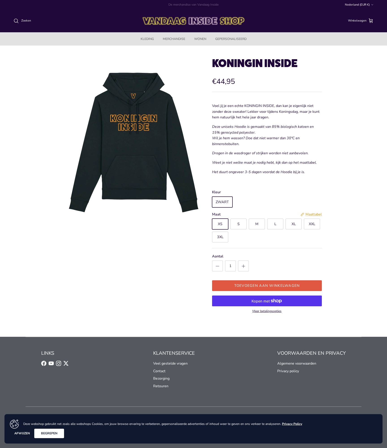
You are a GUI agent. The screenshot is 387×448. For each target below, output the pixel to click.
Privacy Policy (292, 424)
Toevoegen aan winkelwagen (267, 285)
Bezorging (161, 378)
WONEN (200, 39)
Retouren (160, 386)
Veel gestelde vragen (170, 363)
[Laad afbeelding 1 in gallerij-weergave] (133, 142)
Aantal (217, 256)
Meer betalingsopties (267, 311)
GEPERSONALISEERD (231, 39)
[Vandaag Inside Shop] (193, 21)
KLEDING (147, 39)
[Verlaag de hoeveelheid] (217, 266)
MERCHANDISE (174, 39)
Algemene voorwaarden (296, 363)
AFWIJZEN (22, 433)
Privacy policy (288, 371)
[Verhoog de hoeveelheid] (243, 266)
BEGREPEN (49, 433)
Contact (159, 371)
